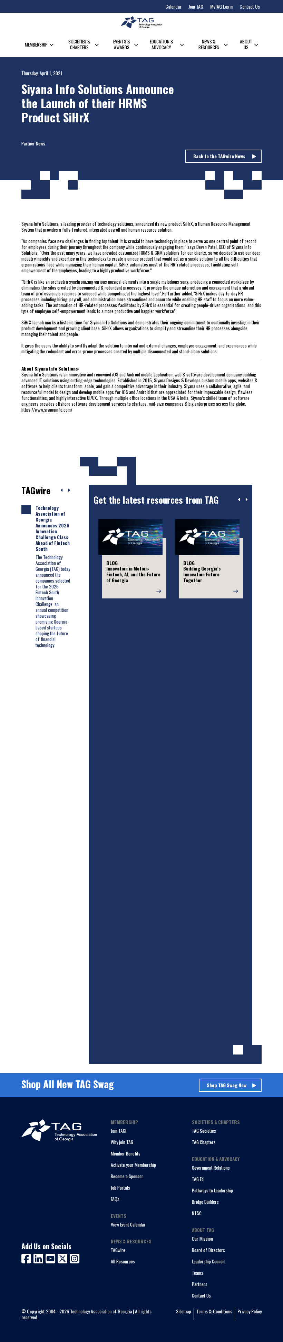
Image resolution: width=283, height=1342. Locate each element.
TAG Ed (198, 1178)
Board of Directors (208, 1250)
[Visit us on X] (64, 1258)
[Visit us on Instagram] (74, 1258)
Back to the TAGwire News (219, 156)
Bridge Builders (205, 1201)
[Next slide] (246, 499)
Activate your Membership (133, 1164)
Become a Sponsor (127, 1176)
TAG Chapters (204, 1142)
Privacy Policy (249, 1311)
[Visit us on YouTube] (52, 1258)
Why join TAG (122, 1142)
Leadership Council (208, 1261)
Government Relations (211, 1167)
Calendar (173, 6)
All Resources (123, 1261)
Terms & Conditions (214, 1311)
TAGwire (118, 1250)
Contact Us (250, 6)
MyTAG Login (221, 6)
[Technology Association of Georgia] (141, 22)
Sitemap (183, 1311)
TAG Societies (204, 1130)
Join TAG (195, 6)
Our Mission (202, 1238)
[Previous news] (62, 490)
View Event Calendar (128, 1224)
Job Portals (120, 1187)
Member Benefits (125, 1153)
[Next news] (69, 490)
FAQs (115, 1198)
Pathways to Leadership (212, 1190)
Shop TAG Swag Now (226, 1085)
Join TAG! (118, 1130)
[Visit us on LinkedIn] (39, 1258)
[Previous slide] (239, 499)
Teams (197, 1272)
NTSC (197, 1213)
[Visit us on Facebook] (27, 1258)
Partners (199, 1284)
